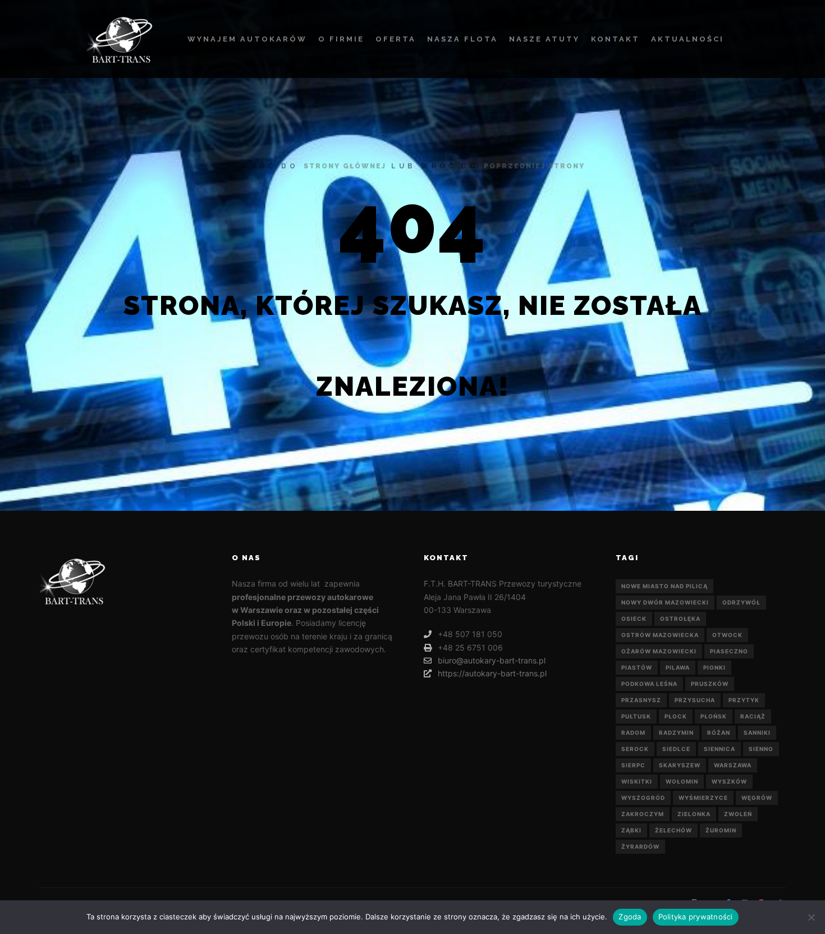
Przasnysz (641, 700)
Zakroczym (642, 814)
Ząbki (631, 830)
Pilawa (678, 667)
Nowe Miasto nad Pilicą (664, 586)
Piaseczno (729, 651)
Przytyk (743, 700)
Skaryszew (679, 765)
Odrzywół (741, 602)
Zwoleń (738, 814)
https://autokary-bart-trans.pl (492, 673)
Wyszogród (643, 797)
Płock (675, 716)
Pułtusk (636, 716)
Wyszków (729, 781)
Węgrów (756, 797)
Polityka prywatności (695, 916)
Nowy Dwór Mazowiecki (665, 602)
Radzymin (676, 732)
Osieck (634, 618)
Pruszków (709, 683)
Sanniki (757, 732)
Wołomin (682, 781)
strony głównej (345, 166)
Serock (635, 748)
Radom (633, 732)
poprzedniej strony (534, 166)
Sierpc (633, 765)
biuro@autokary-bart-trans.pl (492, 660)
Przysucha (695, 700)
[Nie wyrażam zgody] (811, 917)
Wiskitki (636, 781)
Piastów (636, 667)
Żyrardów (640, 846)
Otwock (727, 634)
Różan (718, 732)
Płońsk (713, 716)
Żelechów (673, 830)
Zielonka (694, 814)
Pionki (714, 667)
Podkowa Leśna (649, 683)
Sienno (761, 748)
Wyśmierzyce (703, 797)
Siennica (719, 748)
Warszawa (732, 765)
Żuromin (720, 830)
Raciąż (753, 716)
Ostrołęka (680, 618)
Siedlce (676, 748)
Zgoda (629, 916)
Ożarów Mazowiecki (658, 651)
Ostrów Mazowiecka (660, 634)
